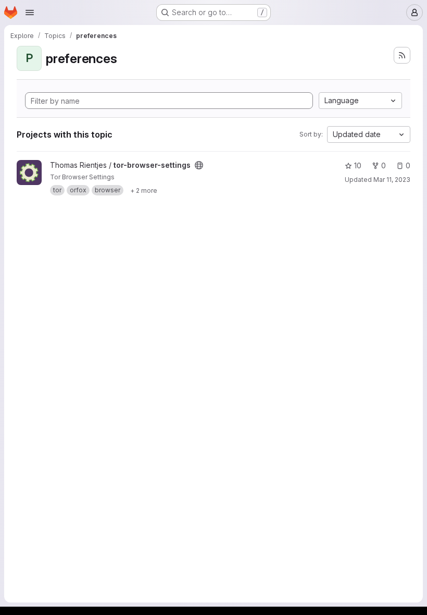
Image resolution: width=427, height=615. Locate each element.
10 (357, 165)
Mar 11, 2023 (391, 179)
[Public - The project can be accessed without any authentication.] (199, 165)
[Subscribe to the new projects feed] (402, 55)
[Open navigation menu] (29, 12)
